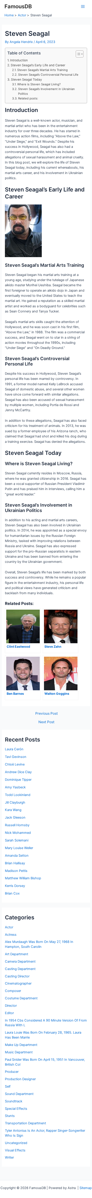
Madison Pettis (16, 871)
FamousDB (18, 6)
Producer (12, 1072)
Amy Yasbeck (15, 787)
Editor (9, 1013)
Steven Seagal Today (26, 79)
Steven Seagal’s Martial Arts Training (42, 70)
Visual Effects (15, 1150)
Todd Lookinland (17, 795)
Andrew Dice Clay (18, 772)
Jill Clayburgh (15, 802)
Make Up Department (21, 1045)
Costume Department (21, 998)
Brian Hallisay (15, 863)
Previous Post (46, 713)
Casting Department (20, 969)
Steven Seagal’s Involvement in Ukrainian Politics (46, 91)
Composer (13, 991)
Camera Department (20, 961)
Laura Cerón (14, 749)
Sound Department (19, 1094)
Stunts (10, 1116)
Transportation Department (25, 1123)
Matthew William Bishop (23, 878)
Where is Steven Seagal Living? (39, 84)
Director (11, 1006)
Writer (9, 1157)
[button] (77, 54)
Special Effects (16, 1109)
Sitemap (85, 1188)
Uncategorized (16, 1143)
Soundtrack (13, 1101)
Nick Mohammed (18, 833)
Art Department (16, 954)
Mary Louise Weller (19, 848)
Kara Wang (13, 810)
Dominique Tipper (18, 780)
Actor (9, 927)
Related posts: (28, 98)
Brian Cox (12, 893)
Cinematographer (18, 983)
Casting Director (17, 976)
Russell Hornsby (17, 825)
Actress (11, 935)
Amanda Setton (17, 856)
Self (7, 1086)
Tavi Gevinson (15, 757)
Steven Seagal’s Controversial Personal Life (48, 74)
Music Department (19, 1052)
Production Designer (20, 1079)
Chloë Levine (15, 764)
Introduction (19, 60)
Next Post (46, 722)
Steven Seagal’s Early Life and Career (38, 65)
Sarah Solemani (16, 840)
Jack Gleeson (15, 817)
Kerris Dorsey (15, 886)
